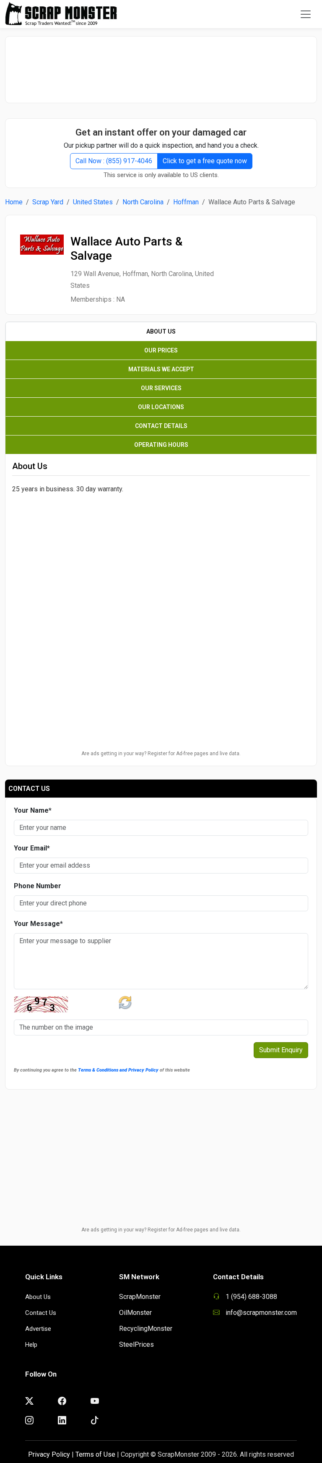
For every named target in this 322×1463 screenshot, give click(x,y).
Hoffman (186, 202)
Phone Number (37, 886)
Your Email (32, 848)
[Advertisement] (161, 65)
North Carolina (143, 202)
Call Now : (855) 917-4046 (113, 161)
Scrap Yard (47, 202)
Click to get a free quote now (205, 161)
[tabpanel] (161, 542)
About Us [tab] (161, 331)
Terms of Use (95, 1454)
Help (31, 1344)
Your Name (33, 810)
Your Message (38, 924)
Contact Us (40, 1313)
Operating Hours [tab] (161, 444)
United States (93, 202)
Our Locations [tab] (161, 407)
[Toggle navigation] (305, 14)
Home (14, 202)
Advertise (38, 1329)
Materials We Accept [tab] (161, 369)
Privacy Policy (49, 1454)
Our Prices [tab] (161, 350)
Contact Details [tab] (161, 425)
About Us (38, 1297)
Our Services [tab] (161, 388)
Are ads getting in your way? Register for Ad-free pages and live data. (161, 753)
